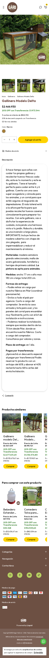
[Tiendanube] (24, 643)
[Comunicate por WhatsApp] (43, 641)
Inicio (4, 96)
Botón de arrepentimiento (24, 639)
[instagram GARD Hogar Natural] (10, 575)
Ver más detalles (10, 122)
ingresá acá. (39, 637)
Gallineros (11, 96)
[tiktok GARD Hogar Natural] (38, 575)
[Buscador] (40, 7)
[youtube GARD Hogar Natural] (29, 575)
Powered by (24, 625)
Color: (7, 127)
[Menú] (4, 7)
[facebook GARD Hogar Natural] (19, 575)
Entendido (38, 652)
